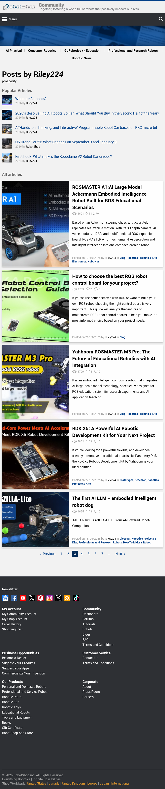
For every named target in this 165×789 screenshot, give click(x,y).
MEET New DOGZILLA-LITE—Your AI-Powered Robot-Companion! (111, 523)
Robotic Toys (11, 707)
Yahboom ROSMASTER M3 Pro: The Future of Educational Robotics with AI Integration (113, 358)
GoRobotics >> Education (82, 51)
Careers (88, 697)
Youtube (23, 598)
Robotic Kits (10, 702)
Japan (104, 783)
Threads (58, 598)
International (120, 783)
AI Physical (14, 51)
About (86, 687)
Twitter (32, 598)
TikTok (76, 598)
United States (36, 783)
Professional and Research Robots (133, 51)
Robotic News (82, 58)
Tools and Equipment (17, 717)
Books (6, 723)
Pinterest (40, 598)
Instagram (49, 598)
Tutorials (88, 624)
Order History (11, 624)
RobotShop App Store (17, 733)
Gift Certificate (12, 728)
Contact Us (90, 658)
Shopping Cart (12, 629)
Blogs (86, 634)
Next (119, 554)
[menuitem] (14, 51)
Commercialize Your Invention (23, 673)
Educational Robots (16, 712)
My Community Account (19, 614)
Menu (13, 19)
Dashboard (90, 614)
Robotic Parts (11, 697)
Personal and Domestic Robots (24, 687)
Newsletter (5, 598)
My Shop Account (14, 619)
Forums (88, 619)
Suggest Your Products (18, 663)
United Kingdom (73, 783)
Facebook (14, 598)
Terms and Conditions (98, 645)
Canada (54, 783)
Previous (49, 554)
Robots (87, 629)
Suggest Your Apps (15, 668)
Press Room (91, 692)
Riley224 (48, 74)
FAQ (85, 640)
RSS (67, 598)
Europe (92, 783)
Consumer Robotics (42, 51)
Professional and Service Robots (25, 692)
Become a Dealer (14, 658)
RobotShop (33, 146)
